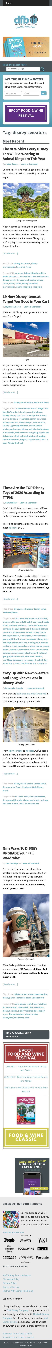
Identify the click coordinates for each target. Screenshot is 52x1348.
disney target (25, 422)
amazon (19, 273)
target (23, 439)
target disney (34, 439)
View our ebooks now (13, 1232)
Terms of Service (11, 1286)
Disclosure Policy (11, 1279)
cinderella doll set (18, 625)
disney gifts (25, 635)
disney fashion (36, 1007)
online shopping (24, 286)
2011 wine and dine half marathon (31, 618)
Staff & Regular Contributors (17, 1275)
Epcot (18, 787)
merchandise (9, 286)
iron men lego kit (31, 642)
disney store (15, 283)
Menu (10, 3)
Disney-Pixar (39, 422)
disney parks (9, 787)
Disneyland (8, 1017)
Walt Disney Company (17, 1310)
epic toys (13, 527)
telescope (28, 660)
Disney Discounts (22, 263)
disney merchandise (23, 402)
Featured (20, 266)
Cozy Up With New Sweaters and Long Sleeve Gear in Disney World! (26, 677)
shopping (37, 286)
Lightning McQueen (19, 425)
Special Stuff (38, 997)
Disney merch (9, 280)
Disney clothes (39, 1004)
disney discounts (41, 276)
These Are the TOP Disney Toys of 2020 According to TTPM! (23, 492)
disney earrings (10, 1007)
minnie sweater (19, 803)
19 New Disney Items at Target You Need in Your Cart (26, 299)
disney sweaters (30, 283)
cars (29, 412)
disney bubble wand (21, 628)
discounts (14, 276)
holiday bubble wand (13, 642)
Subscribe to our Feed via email (18, 1337)
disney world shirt (31, 800)
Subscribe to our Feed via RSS (17, 1333)
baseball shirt (21, 796)
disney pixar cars (38, 418)
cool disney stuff (23, 1004)
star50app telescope (13, 660)
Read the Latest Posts (15, 64)
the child (38, 660)
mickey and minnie (12, 429)
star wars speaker (33, 656)
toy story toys (40, 663)
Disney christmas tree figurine (24, 415)
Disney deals (25, 276)
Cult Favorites (20, 994)
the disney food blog (26, 15)
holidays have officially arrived (31, 693)
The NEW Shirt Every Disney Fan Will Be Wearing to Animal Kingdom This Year (25, 153)
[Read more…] (10, 253)
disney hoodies (10, 1010)
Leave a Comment (29, 164)
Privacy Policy (9, 1283)
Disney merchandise (26, 280)
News (28, 266)
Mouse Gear (33, 803)
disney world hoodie (12, 800)
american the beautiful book (16, 622)
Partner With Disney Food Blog (18, 1290)
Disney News (40, 608)
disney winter (31, 1014)
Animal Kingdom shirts (35, 273)
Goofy (6, 425)
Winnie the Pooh (15, 443)
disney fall (23, 1007)
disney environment (22, 632)
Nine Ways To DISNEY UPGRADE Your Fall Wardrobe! (20, 853)
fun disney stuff (21, 1017)
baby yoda (36, 622)
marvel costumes (26, 646)
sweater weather (11, 439)
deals (5, 276)
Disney (6, 415)
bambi (23, 412)
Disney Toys (42, 639)
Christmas (37, 412)
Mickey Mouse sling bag (26, 432)
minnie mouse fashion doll (25, 653)
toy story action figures (20, 663)
